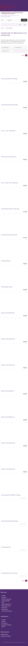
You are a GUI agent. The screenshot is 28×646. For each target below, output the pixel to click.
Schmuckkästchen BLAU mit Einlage (9, 104)
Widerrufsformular (6, 605)
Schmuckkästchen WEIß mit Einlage (9, 521)
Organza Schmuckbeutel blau (8, 312)
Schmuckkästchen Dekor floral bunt (9, 234)
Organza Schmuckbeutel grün (8, 365)
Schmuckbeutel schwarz (6, 286)
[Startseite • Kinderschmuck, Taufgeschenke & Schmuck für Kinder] (14, 13)
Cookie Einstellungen (7, 611)
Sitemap (4, 619)
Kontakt (3, 621)
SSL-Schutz (4, 623)
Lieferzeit (4, 597)
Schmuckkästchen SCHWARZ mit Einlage (10, 495)
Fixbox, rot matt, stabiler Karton (8, 130)
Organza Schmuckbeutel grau (8, 339)
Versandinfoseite (6, 600)
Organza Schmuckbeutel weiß (8, 469)
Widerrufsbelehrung (6, 604)
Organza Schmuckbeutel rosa (8, 417)
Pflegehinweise (4, 634)
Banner (3, 626)
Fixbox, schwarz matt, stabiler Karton (9, 182)
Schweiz (4, 595)
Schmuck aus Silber (5, 636)
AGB (3, 602)
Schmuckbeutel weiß (6, 547)
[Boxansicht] (25, 51)
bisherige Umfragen (6, 624)
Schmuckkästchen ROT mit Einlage (9, 78)
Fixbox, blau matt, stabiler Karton (8, 156)
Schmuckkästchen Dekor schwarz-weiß (10, 208)
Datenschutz (5, 609)
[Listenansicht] (26, 51)
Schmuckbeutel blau (5, 260)
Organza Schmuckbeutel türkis (8, 443)
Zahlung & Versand (6, 599)
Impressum (4, 607)
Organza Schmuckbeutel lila (7, 391)
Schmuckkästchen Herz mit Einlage (9, 573)
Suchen (24, 20)
